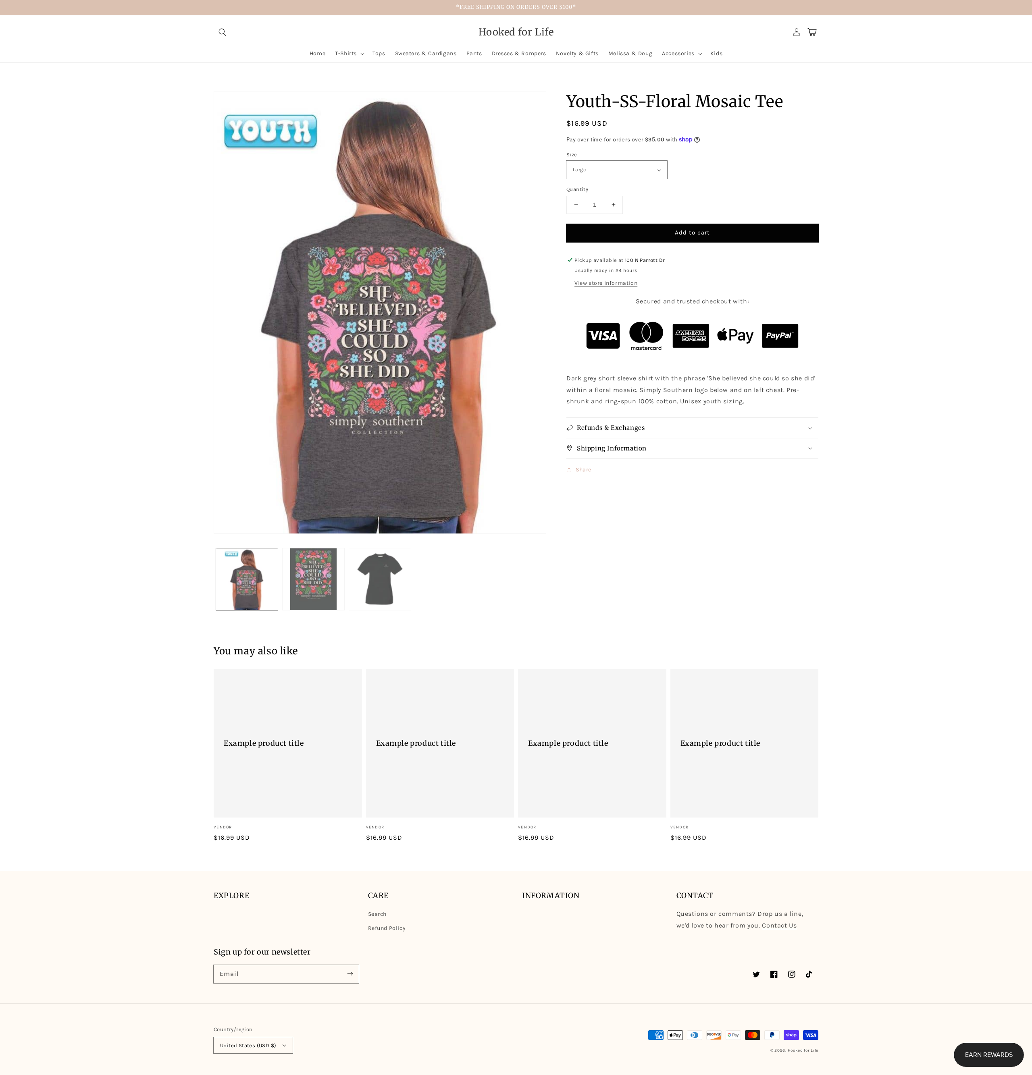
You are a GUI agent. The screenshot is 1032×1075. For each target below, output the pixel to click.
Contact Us (779, 925)
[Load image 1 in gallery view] (247, 579)
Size (571, 154)
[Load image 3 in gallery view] (380, 579)
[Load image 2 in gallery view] (313, 579)
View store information (605, 283)
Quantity (577, 189)
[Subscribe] (350, 974)
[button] (222, 32)
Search (377, 914)
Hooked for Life (803, 1050)
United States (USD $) (248, 1045)
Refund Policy (387, 928)
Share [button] (583, 469)
